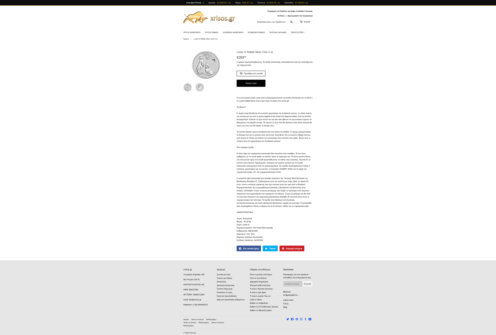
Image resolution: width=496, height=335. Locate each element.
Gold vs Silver (256, 299)
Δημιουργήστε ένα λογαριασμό (300, 16)
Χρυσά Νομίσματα (191, 32)
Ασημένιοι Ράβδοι (256, 32)
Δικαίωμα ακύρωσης (225, 285)
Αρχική (186, 39)
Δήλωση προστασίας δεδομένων (231, 299)
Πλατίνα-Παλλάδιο (277, 32)
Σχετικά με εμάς (223, 274)
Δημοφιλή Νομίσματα (259, 282)
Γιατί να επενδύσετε (258, 278)
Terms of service (197, 319)
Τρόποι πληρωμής (225, 289)
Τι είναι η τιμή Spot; (258, 292)
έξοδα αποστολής (272, 62)
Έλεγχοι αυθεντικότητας (260, 285)
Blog (285, 307)
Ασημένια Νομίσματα (233, 32)
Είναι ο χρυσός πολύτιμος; (261, 274)
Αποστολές (221, 282)
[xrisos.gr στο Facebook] (292, 319)
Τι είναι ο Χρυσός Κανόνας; (261, 289)
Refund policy (211, 319)
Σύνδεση (280, 16)
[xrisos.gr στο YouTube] (310, 319)
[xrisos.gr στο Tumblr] (305, 319)
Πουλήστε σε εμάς (224, 292)
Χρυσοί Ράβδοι (211, 32)
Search (186, 319)
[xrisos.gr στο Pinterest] (296, 319)
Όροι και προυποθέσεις (227, 296)
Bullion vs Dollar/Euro (259, 303)
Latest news (288, 300)
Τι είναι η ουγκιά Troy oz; (260, 296)
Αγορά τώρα (251, 83)
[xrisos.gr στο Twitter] (287, 319)
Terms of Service (189, 323)
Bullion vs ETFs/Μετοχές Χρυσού (264, 307)
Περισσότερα (297, 32)
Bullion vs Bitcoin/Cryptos (261, 310)
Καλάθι (306, 22)
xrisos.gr (192, 333)
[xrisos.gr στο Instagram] (301, 319)
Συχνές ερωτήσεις (224, 278)
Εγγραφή (307, 284)
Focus (286, 303)
